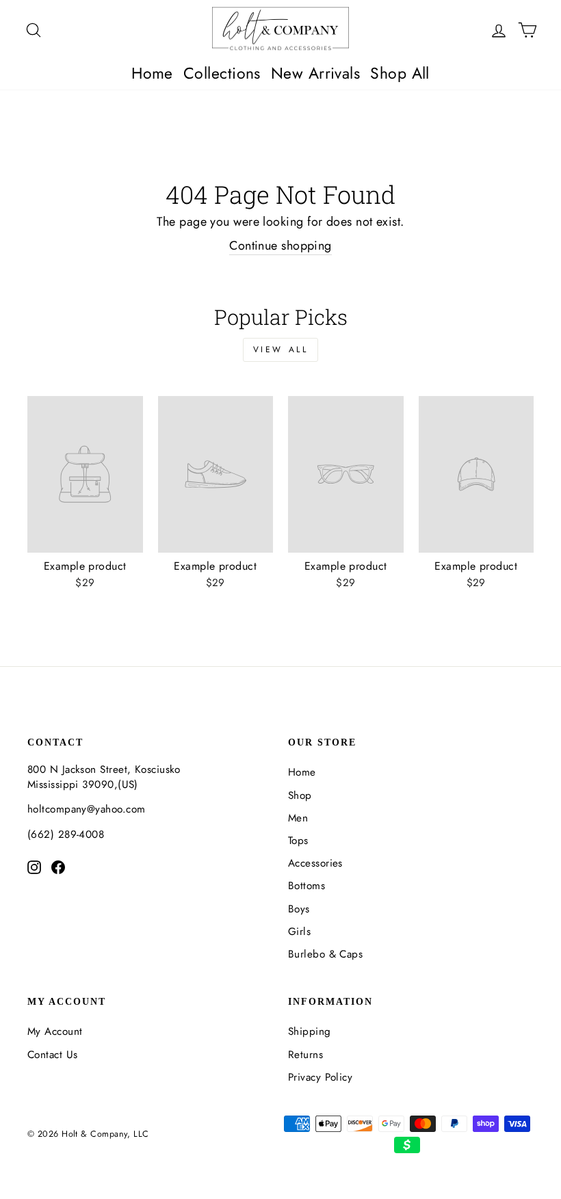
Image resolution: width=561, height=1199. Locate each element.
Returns (305, 1054)
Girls (299, 931)
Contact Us (52, 1054)
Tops (298, 840)
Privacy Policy (320, 1077)
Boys (299, 909)
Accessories (315, 863)
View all (281, 349)
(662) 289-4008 (65, 834)
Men (298, 818)
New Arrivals (315, 73)
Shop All (400, 73)
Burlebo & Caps (325, 954)
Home (152, 73)
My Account (55, 1031)
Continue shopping (280, 245)
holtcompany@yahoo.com (86, 809)
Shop (300, 795)
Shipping (309, 1031)
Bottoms (306, 885)
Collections (222, 73)
